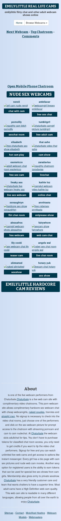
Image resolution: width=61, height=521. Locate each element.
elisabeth (16, 142)
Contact (19, 513)
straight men (8, 416)
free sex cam (16, 174)
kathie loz (44, 182)
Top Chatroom (42, 32)
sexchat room (16, 134)
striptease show (44, 215)
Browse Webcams (36, 22)
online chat (44, 195)
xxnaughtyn (17, 202)
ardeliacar (44, 101)
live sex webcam (16, 195)
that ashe (44, 142)
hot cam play (16, 154)
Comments (30, 36)
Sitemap (8, 513)
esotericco (17, 162)
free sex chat (44, 114)
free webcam (16, 235)
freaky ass (17, 182)
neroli (16, 101)
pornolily (16, 122)
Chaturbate (23, 399)
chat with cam (16, 111)
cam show (44, 154)
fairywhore (44, 222)
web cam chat (45, 235)
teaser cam (16, 255)
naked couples (36, 412)
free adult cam (44, 134)
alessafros (17, 222)
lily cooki (16, 242)
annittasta (44, 202)
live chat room (44, 255)
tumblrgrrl (44, 122)
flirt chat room (16, 215)
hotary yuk (44, 263)
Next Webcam (17, 32)
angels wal (44, 242)
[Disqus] (30, 336)
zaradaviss (44, 162)
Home (19, 22)
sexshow (16, 272)
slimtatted (16, 263)
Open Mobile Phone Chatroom (30, 86)
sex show (44, 275)
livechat (44, 174)
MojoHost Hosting (35, 513)
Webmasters (35, 517)
